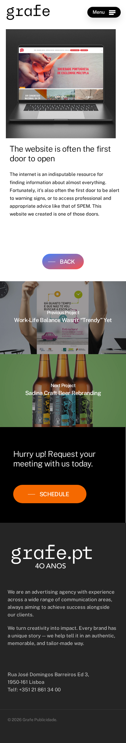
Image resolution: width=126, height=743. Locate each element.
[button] (104, 12)
